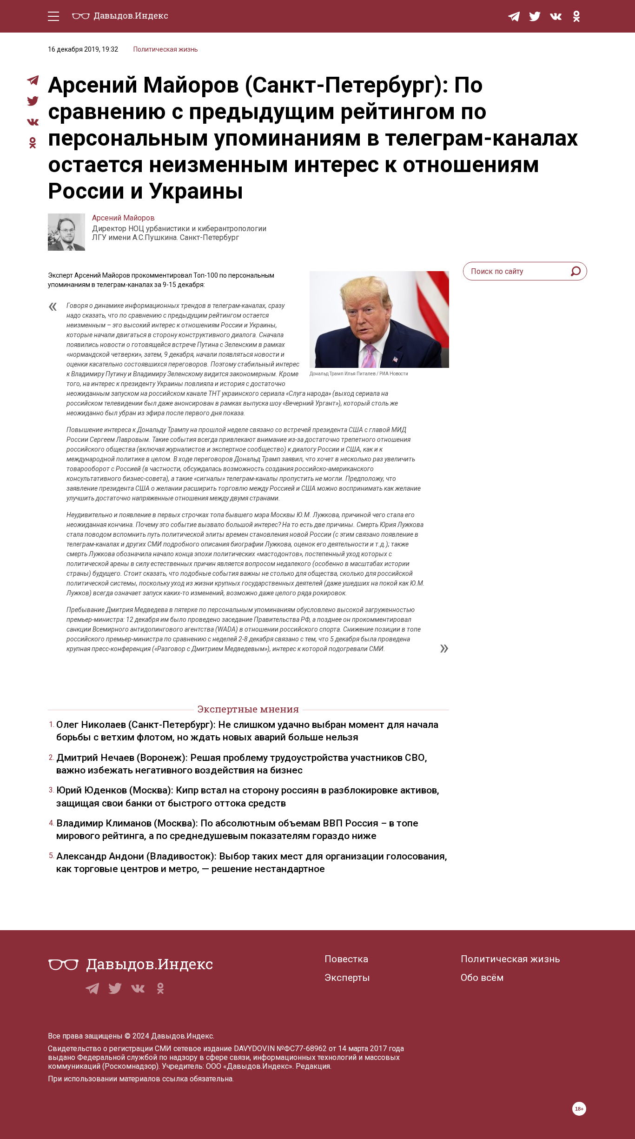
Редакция (313, 1066)
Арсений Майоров (123, 217)
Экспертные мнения (248, 708)
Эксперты (347, 977)
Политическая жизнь (165, 49)
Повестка (346, 959)
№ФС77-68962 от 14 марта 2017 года (340, 1048)
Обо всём (482, 977)
